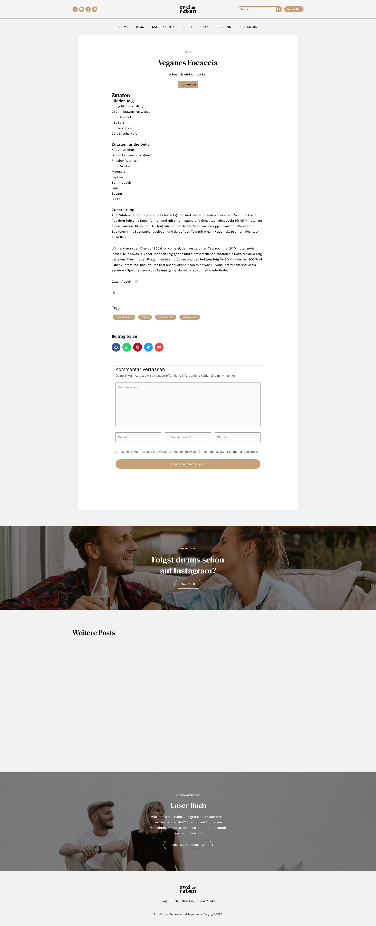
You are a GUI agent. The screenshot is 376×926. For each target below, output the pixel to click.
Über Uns (223, 27)
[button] (116, 347)
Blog (140, 27)
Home (123, 27)
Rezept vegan (124, 317)
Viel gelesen (190, 317)
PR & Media (248, 27)
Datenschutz (177, 914)
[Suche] (279, 9)
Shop (204, 27)
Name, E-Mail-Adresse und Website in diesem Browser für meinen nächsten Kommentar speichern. (189, 451)
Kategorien (161, 27)
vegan (145, 317)
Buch (187, 27)
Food (188, 52)
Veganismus (165, 317)
